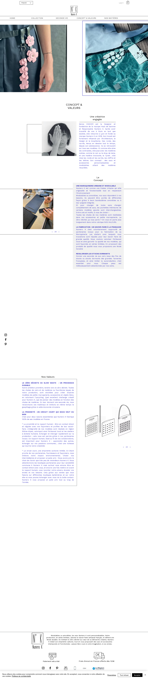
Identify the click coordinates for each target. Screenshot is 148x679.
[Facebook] (5, 339)
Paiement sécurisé (51, 661)
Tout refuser (124, 675)
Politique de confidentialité (21, 676)
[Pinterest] (5, 344)
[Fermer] (145, 675)
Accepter (137, 675)
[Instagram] (5, 335)
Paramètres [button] (111, 675)
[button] (127, 2)
